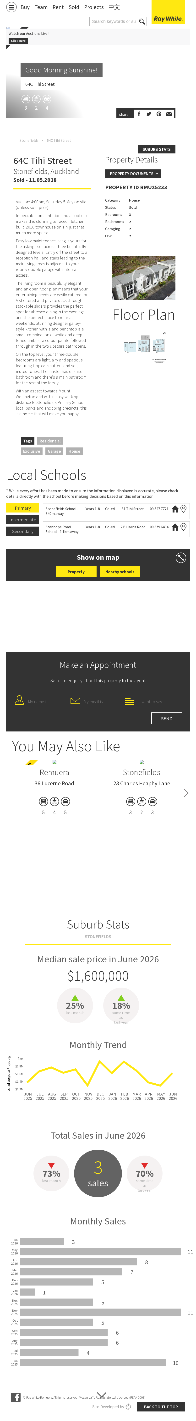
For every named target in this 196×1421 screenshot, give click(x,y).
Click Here (18, 41)
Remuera (54, 772)
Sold (74, 7)
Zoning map (183, 509)
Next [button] (186, 793)
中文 (114, 7)
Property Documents (131, 173)
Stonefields (29, 140)
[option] (143, 346)
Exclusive (31, 451)
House (74, 451)
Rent (58, 7)
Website (175, 509)
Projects (94, 7)
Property (76, 571)
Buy (25, 7)
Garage (54, 451)
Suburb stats (157, 149)
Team (41, 7)
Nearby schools (119, 571)
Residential (50, 441)
